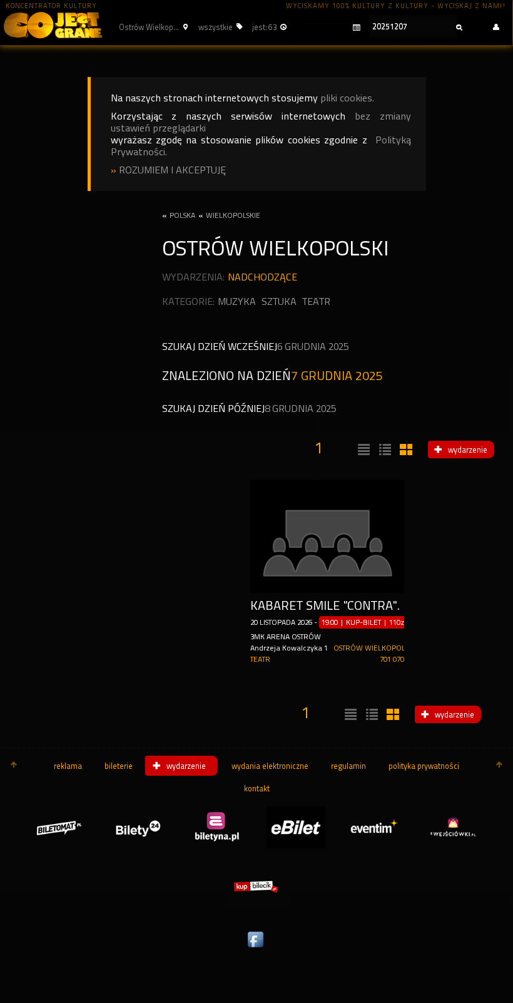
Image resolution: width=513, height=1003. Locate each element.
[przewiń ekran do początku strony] (13, 765)
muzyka (237, 301)
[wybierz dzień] (331, 28)
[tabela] (383, 450)
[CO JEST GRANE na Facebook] (256, 948)
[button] (151, 27)
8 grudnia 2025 (300, 408)
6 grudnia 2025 (312, 346)
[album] (404, 450)
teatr (316, 301)
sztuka (279, 301)
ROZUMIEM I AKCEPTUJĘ (172, 170)
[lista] (362, 450)
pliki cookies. (347, 98)
